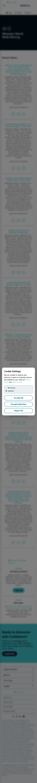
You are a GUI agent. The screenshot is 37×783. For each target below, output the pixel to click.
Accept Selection (18, 404)
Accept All (18, 398)
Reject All (18, 411)
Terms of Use (17, 382)
